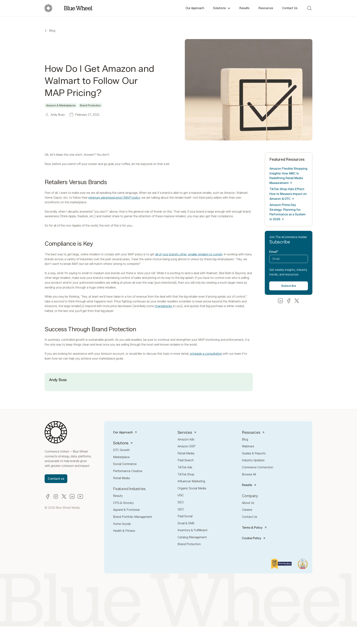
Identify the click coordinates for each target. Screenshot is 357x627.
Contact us (56, 478)
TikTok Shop (186, 474)
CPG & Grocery (123, 503)
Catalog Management (192, 537)
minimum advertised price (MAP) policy (114, 197)
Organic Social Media (192, 488)
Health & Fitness (124, 531)
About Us (248, 503)
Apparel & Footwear (126, 509)
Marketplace (121, 457)
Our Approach (195, 8)
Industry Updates (253, 460)
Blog (52, 30)
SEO (181, 502)
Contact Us (290, 8)
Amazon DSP (186, 446)
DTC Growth (121, 450)
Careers (247, 509)
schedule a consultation (206, 353)
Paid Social (185, 516)
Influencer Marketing (191, 481)
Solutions (219, 8)
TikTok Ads (185, 467)
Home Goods (122, 524)
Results (244, 8)
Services (185, 432)
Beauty (118, 496)
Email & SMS (186, 523)
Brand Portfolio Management (132, 517)
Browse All (249, 474)
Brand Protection (189, 544)
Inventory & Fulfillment (193, 530)
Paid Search (186, 460)
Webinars (248, 446)
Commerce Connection (257, 467)
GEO (181, 509)
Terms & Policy (252, 527)
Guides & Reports (254, 453)
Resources (265, 8)
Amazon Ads (186, 439)
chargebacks (164, 306)
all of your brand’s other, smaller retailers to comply (189, 254)
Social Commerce (125, 464)
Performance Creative (127, 471)
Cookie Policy (251, 538)
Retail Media (121, 478)
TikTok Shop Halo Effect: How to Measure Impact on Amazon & (288, 194)
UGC (181, 495)
